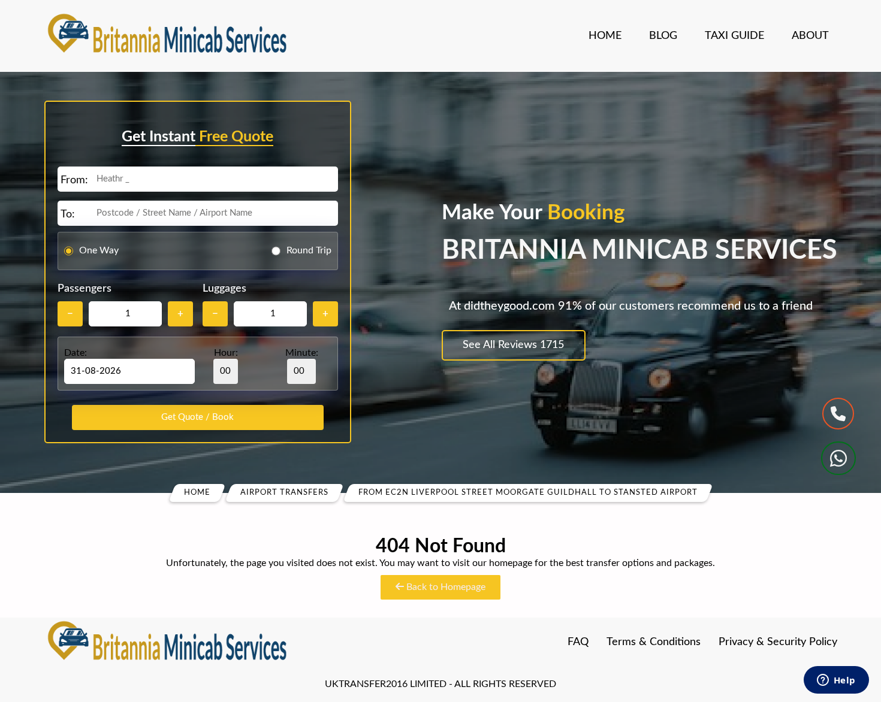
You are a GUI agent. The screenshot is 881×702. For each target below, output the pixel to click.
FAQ (578, 642)
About (810, 36)
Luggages (224, 288)
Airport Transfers (284, 493)
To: (68, 214)
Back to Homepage (444, 587)
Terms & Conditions (654, 642)
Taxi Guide (734, 36)
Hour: (226, 353)
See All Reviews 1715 (513, 345)
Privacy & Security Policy (778, 642)
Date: (75, 353)
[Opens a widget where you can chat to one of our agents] (836, 681)
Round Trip (308, 250)
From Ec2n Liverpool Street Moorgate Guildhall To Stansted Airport (528, 493)
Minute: (301, 353)
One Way (99, 250)
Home (605, 36)
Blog (663, 36)
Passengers (84, 288)
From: (74, 180)
